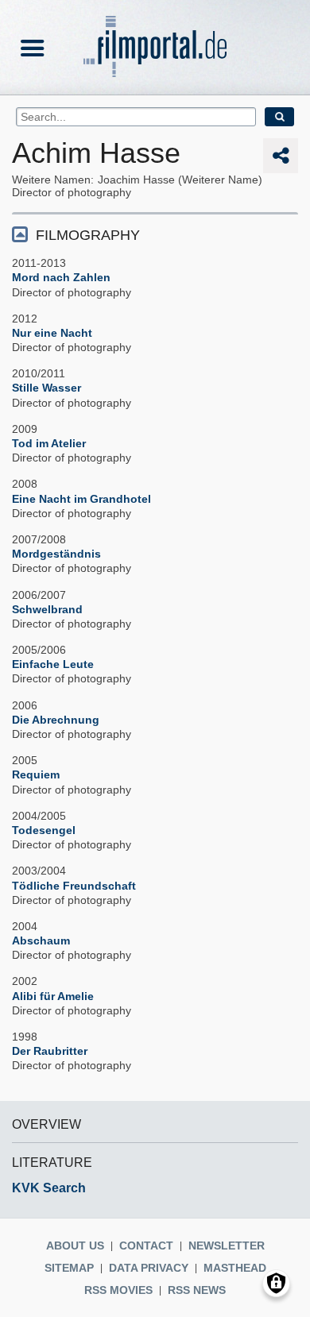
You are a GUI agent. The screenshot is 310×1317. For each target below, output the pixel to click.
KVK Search (49, 1188)
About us (75, 1245)
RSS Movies (118, 1290)
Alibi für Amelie (53, 996)
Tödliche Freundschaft (74, 885)
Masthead (234, 1267)
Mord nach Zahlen (61, 277)
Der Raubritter (49, 1051)
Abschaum (41, 940)
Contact (146, 1245)
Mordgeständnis (56, 553)
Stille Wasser (46, 387)
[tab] (155, 234)
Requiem (36, 774)
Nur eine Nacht (52, 332)
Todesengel (44, 830)
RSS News (197, 1290)
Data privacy (148, 1267)
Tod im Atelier (49, 443)
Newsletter (226, 1245)
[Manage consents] (276, 1283)
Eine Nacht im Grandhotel (81, 498)
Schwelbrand (47, 609)
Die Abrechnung (55, 719)
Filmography (88, 235)
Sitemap (69, 1267)
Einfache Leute (53, 664)
